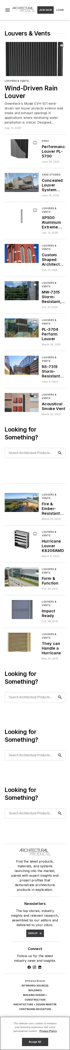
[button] (7, 10)
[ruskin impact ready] (22, 609)
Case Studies (51, 174)
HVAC (45, 140)
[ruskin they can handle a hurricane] (22, 642)
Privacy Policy (48, 1031)
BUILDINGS (35, 990)
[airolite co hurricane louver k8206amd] (22, 539)
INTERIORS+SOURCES (35, 985)
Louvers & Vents (17, 80)
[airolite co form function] (22, 576)
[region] (35, 1033)
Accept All (35, 1041)
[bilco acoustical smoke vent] (22, 402)
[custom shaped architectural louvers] (22, 253)
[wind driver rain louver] (35, 59)
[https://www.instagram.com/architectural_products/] (34, 967)
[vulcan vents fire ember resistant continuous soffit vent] (22, 502)
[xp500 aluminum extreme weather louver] (22, 216)
